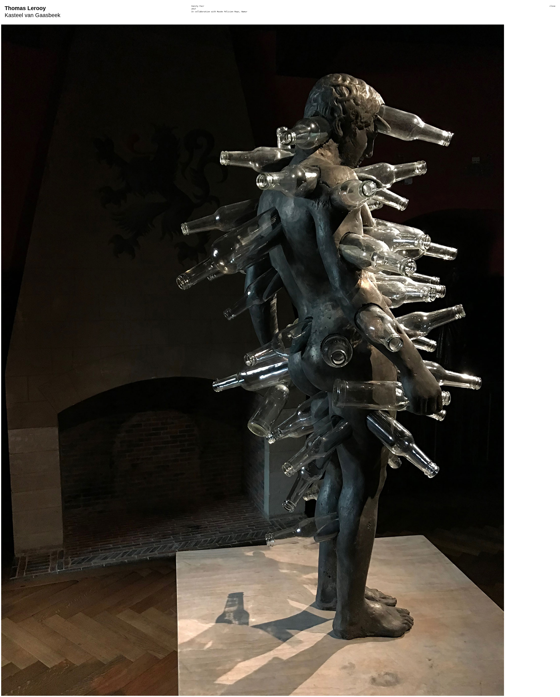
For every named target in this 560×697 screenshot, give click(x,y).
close (552, 6)
